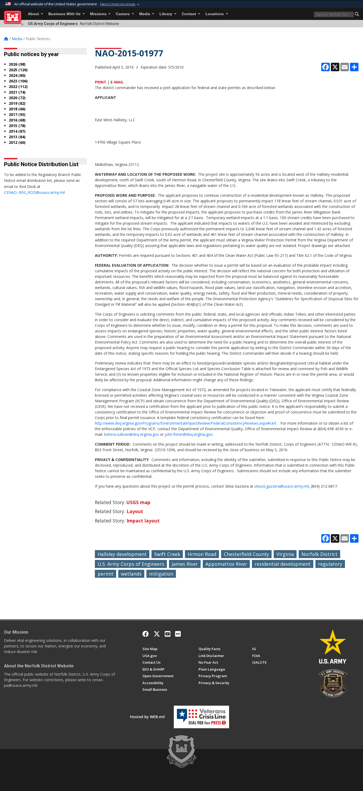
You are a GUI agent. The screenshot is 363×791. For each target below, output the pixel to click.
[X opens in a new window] (157, 634)
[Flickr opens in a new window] (178, 634)
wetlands (131, 574)
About (34, 14)
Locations (215, 14)
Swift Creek (167, 554)
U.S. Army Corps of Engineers (131, 564)
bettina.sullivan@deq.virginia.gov (131, 434)
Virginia (285, 554)
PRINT (100, 82)
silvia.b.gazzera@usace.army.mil (281, 486)
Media (145, 14)
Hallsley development (122, 554)
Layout (134, 511)
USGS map (138, 502)
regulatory (330, 564)
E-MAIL (117, 82)
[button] (120, 4)
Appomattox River (226, 564)
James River (185, 564)
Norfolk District (319, 554)
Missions (99, 14)
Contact (189, 14)
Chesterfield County (246, 554)
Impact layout (143, 520)
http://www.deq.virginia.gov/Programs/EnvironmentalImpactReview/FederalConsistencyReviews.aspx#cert (185, 423)
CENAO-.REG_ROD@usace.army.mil (34, 192)
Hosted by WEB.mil (147, 716)
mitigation (161, 574)
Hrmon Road (202, 554)
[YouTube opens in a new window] (167, 634)
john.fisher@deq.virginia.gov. (189, 434)
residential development (283, 564)
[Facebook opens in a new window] (145, 634)
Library (166, 14)
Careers (123, 14)
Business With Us (65, 14)
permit (105, 574)
